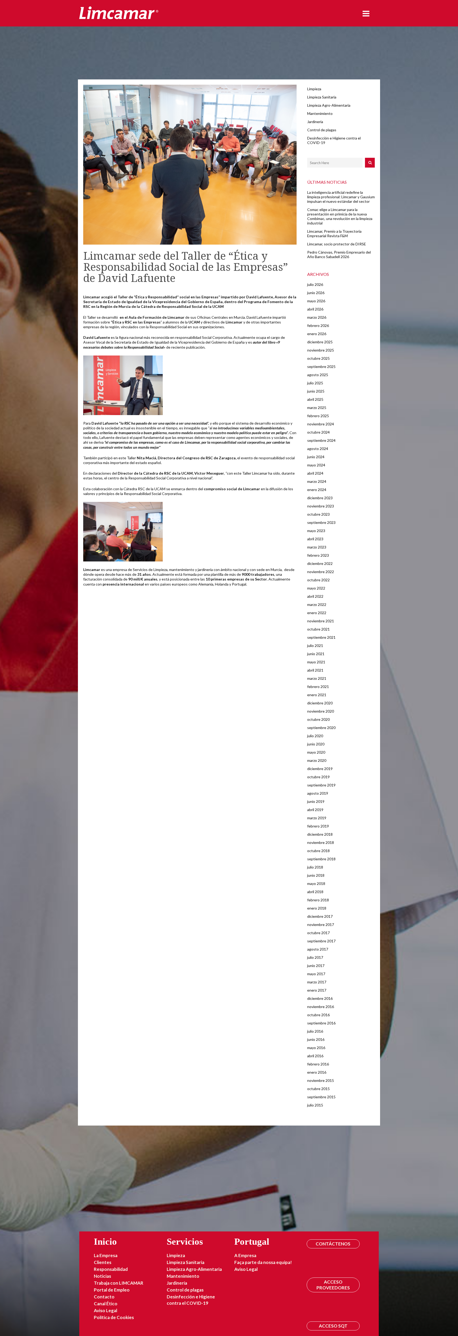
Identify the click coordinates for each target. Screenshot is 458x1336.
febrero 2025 (318, 415)
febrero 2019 (318, 826)
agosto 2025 (317, 374)
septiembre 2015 (321, 1097)
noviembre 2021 (320, 621)
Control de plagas (321, 130)
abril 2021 (315, 670)
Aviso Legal (105, 1310)
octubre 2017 (318, 932)
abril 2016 (315, 1056)
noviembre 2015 (320, 1080)
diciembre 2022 (320, 563)
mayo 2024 (316, 465)
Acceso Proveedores (333, 1284)
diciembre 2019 (320, 768)
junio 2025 (315, 391)
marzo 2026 (316, 317)
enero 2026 (316, 333)
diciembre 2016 (320, 998)
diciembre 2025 (320, 342)
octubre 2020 (318, 719)
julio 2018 (315, 867)
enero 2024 (316, 489)
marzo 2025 (316, 407)
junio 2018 (315, 875)
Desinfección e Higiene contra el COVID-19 (191, 1300)
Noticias (102, 1276)
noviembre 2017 (320, 924)
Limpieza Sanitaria (321, 97)
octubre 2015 (318, 1088)
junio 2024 (315, 457)
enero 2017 (316, 990)
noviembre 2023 (320, 506)
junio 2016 (315, 1039)
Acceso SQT (333, 1326)
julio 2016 (315, 1031)
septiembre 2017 (321, 941)
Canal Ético (105, 1303)
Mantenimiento (320, 113)
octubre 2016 (318, 1015)
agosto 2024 (317, 448)
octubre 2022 (318, 580)
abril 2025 (315, 399)
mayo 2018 (316, 883)
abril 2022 (315, 596)
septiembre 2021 (321, 637)
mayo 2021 (316, 662)
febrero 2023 (318, 555)
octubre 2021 (318, 629)
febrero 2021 (318, 686)
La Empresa (105, 1255)
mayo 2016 (316, 1047)
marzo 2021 (316, 678)
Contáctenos (333, 1244)
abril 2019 (315, 809)
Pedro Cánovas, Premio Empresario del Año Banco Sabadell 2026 (339, 254)
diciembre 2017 (320, 916)
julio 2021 (315, 645)
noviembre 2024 (320, 424)
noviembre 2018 (320, 842)
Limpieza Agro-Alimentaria (328, 105)
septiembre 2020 (321, 727)
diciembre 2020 (320, 703)
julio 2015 (315, 1105)
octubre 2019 (318, 777)
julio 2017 (315, 957)
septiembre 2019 (321, 785)
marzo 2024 (316, 481)
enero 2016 (316, 1072)
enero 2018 (316, 908)
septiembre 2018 (321, 859)
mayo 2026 (316, 301)
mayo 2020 (316, 752)
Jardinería (315, 121)
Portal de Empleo (112, 1290)
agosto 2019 (317, 793)
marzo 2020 (316, 760)
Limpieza (314, 89)
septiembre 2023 (321, 522)
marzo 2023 (316, 547)
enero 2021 (316, 694)
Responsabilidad (111, 1269)
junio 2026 (315, 292)
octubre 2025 (318, 358)
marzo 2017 (316, 982)
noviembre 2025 (320, 350)
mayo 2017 (316, 973)
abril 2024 (315, 473)
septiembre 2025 (321, 366)
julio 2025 (315, 383)
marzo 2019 (316, 818)
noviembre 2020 (320, 711)
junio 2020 (315, 744)
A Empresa (245, 1255)
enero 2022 (316, 612)
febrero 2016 (318, 1064)
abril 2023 (315, 539)
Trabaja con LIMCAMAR (118, 1283)
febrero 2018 (318, 900)
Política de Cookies (114, 1317)
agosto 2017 (317, 949)
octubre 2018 (318, 850)
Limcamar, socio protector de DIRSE (336, 244)
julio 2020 (315, 736)
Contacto (104, 1296)
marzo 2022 (316, 604)
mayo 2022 (316, 588)
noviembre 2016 (320, 1006)
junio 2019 (315, 801)
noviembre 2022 (320, 571)
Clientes (102, 1262)
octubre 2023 (318, 514)
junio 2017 (315, 965)
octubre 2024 (318, 432)
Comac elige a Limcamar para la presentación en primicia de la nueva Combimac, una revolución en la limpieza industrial (339, 216)
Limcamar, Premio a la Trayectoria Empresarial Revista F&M (334, 233)
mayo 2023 (316, 530)
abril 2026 (315, 309)
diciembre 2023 (320, 498)
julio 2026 (315, 284)
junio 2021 (315, 653)
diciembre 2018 (320, 834)
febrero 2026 (318, 325)
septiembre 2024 (321, 440)
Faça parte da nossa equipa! (263, 1262)
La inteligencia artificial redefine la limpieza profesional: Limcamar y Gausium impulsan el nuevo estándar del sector (341, 197)
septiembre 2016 (321, 1023)
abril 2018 (315, 891)
